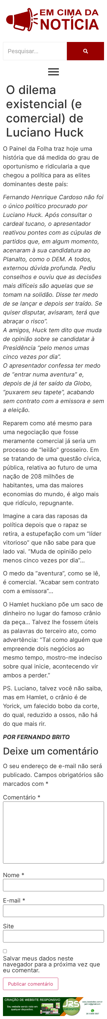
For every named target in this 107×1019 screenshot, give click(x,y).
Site (8, 926)
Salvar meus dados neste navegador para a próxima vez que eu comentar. (51, 964)
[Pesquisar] (85, 51)
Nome (13, 875)
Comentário (21, 797)
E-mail (14, 900)
